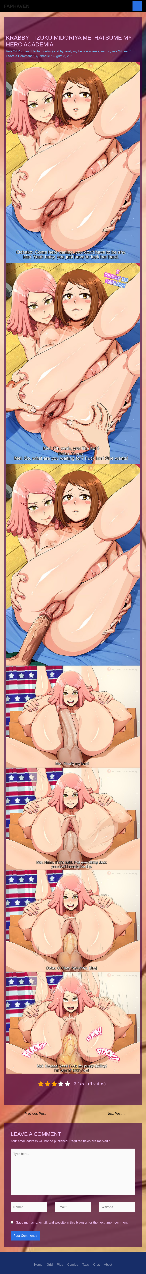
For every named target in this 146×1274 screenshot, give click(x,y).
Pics (60, 1264)
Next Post (116, 1113)
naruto (105, 51)
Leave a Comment (19, 56)
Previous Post (33, 1113)
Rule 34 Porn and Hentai (23, 51)
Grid (50, 1264)
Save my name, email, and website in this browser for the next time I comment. (72, 1222)
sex (126, 51)
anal (68, 51)
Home (38, 1264)
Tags (85, 1264)
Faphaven (16, 6)
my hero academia (86, 51)
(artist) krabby (53, 51)
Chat (96, 1264)
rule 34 (117, 51)
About (108, 1264)
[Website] (117, 1208)
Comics (72, 1264)
